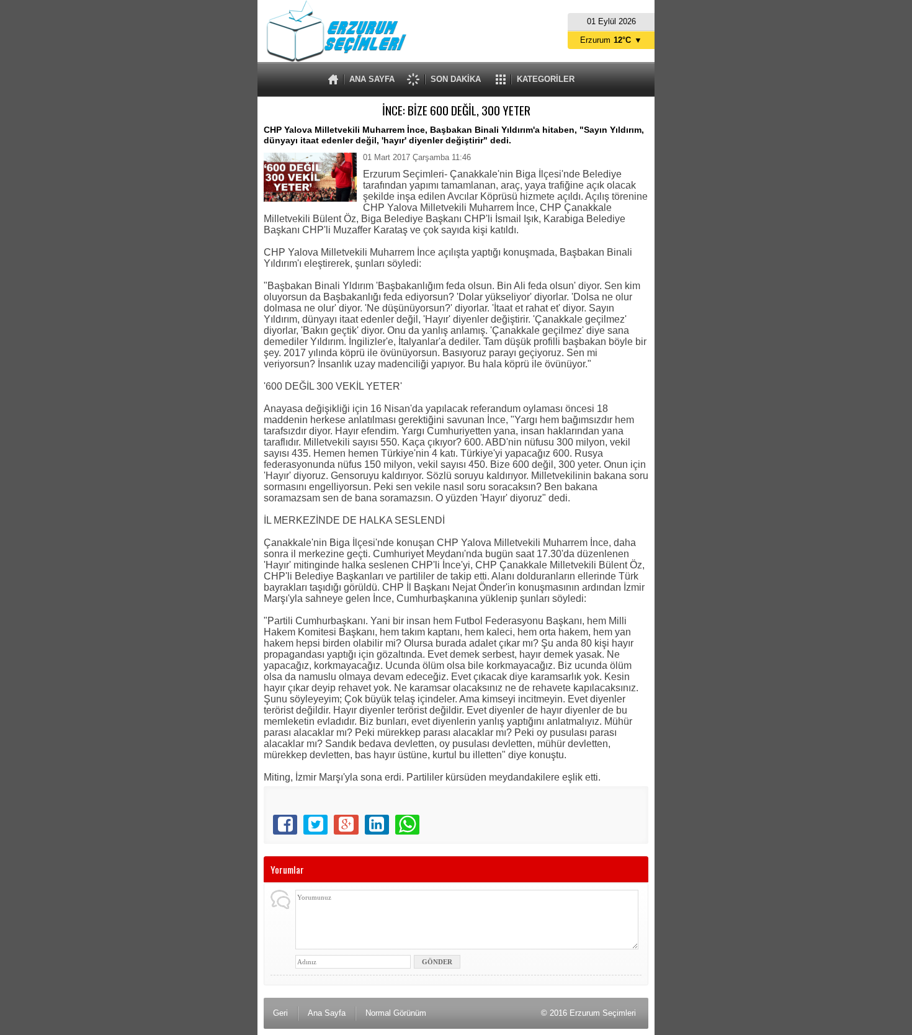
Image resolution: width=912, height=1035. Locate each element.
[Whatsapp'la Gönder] (407, 825)
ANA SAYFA (372, 79)
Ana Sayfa (327, 1013)
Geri (280, 1013)
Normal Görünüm (395, 1013)
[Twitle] (315, 825)
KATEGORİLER (545, 79)
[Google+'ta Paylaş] (346, 825)
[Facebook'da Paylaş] (285, 825)
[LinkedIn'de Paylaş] (377, 825)
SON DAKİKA (456, 79)
